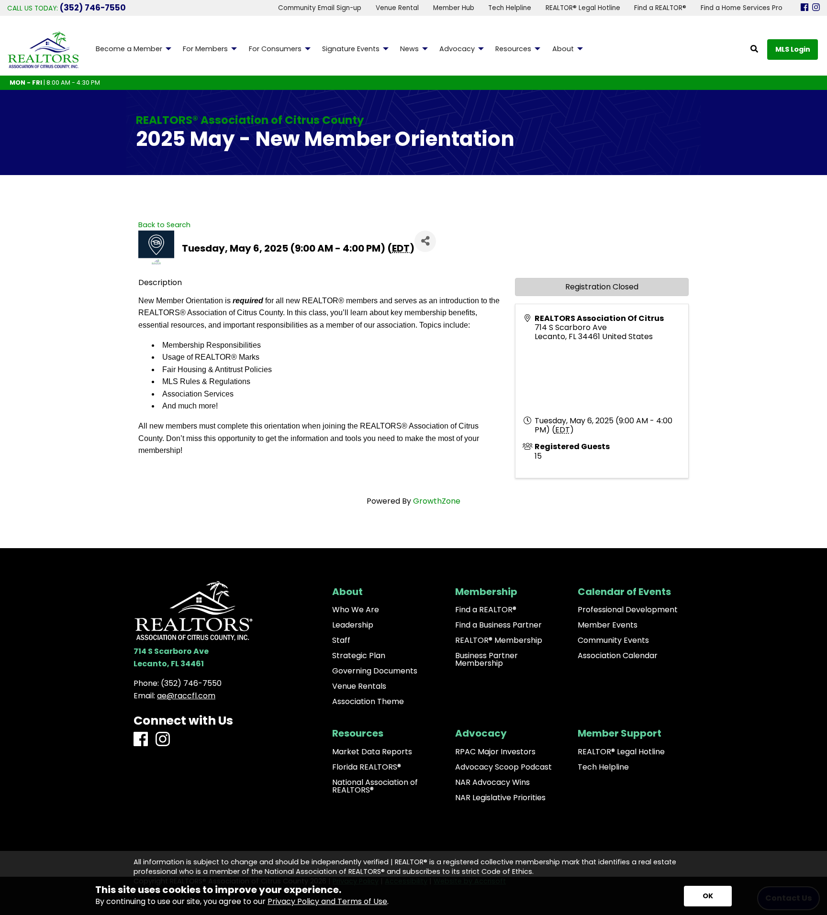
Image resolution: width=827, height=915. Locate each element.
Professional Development (628, 610)
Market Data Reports (372, 752)
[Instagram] (816, 7)
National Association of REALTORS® (375, 786)
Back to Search (164, 225)
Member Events (607, 625)
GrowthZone (436, 501)
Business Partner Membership (486, 659)
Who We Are (355, 610)
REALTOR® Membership (498, 640)
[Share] (425, 241)
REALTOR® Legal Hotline (621, 752)
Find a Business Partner (498, 625)
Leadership (352, 625)
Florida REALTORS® (366, 767)
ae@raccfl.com (186, 695)
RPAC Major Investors (495, 752)
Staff (341, 640)
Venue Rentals (359, 686)
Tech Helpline (603, 767)
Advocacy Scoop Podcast (503, 767)
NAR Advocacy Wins (492, 782)
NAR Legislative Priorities (500, 798)
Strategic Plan (358, 656)
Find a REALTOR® (485, 610)
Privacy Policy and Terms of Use (327, 901)
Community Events (613, 640)
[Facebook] (804, 7)
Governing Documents (374, 671)
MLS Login (792, 49)
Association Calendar (618, 656)
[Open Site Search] (754, 49)
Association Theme (368, 702)
